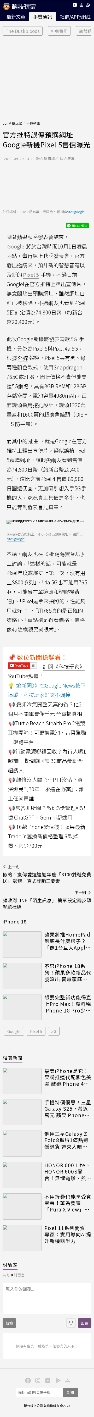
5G (53, 1031)
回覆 (84, 1323)
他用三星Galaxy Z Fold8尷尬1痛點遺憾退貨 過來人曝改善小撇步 (66, 1140)
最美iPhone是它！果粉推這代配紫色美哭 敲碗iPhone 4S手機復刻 (67, 1077)
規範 (9, 1323)
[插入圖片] (71, 1323)
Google (14, 1031)
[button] (81, 6)
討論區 (10, 1264)
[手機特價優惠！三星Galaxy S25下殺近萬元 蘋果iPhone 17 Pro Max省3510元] (22, 1112)
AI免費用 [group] (59, 31)
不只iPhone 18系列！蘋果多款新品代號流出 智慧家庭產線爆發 (67, 972)
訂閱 (70, 1392)
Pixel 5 (36, 1031)
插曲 (33, 441)
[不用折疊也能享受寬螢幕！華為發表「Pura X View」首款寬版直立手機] (22, 1206)
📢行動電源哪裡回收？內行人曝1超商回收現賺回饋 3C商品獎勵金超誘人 (47, 761)
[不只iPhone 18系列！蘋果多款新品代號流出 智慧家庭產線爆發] (22, 976)
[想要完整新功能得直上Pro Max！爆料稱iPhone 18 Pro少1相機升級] (22, 1007)
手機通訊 (42, 16)
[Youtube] (75, 6)
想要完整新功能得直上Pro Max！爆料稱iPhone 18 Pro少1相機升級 (67, 1004)
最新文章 (16, 16)
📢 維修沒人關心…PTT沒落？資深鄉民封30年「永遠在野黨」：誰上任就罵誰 (46, 789)
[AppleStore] (66, 1380)
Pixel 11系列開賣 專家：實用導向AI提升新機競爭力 (67, 1234)
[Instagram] (37, 1380)
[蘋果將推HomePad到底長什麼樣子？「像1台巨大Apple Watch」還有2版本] (22, 944)
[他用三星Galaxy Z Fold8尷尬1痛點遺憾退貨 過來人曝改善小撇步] (22, 1144)
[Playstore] (57, 1380)
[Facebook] (27, 1380)
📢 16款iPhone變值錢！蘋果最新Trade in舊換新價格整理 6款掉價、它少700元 (46, 836)
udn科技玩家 (12, 123)
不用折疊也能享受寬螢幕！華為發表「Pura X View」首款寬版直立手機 (67, 1203)
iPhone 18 (15, 921)
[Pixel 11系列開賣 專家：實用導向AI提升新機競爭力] (22, 1238)
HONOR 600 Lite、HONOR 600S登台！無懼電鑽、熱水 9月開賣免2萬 (67, 1171)
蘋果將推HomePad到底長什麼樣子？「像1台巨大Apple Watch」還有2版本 (67, 941)
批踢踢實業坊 (64, 554)
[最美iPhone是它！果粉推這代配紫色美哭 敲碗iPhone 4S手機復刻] (22, 1081)
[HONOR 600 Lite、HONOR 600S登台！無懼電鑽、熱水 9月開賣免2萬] (22, 1175)
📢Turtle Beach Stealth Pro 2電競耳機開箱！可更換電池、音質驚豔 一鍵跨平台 (47, 732)
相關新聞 (12, 1057)
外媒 (23, 358)
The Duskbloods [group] (22, 31)
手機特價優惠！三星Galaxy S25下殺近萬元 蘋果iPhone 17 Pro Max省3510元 (67, 1109)
